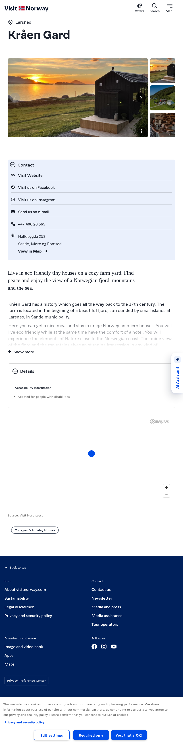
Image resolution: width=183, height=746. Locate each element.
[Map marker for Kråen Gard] (91, 453)
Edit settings (51, 735)
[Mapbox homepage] (160, 421)
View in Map (30, 250)
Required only (91, 735)
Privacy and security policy (28, 615)
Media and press (106, 606)
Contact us (101, 589)
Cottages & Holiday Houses (35, 530)
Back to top (18, 567)
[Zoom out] (166, 494)
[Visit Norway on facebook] (94, 646)
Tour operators (105, 624)
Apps (8, 655)
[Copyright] (142, 131)
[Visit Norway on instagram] (104, 646)
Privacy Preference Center (26, 680)
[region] (91, 458)
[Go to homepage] (32, 8)
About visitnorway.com (25, 589)
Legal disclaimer (19, 606)
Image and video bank (23, 646)
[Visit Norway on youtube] (113, 646)
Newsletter (102, 598)
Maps (9, 663)
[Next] (141, 98)
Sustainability (16, 598)
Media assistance (107, 615)
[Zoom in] (166, 487)
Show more (24, 351)
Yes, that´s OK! (129, 735)
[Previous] (15, 98)
